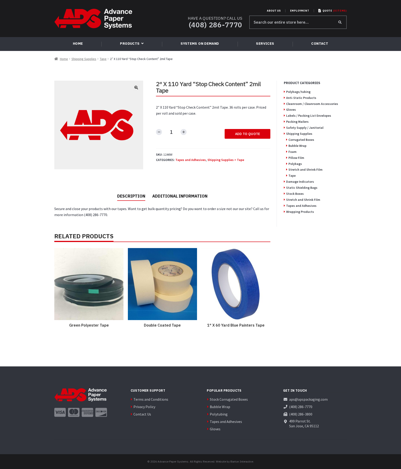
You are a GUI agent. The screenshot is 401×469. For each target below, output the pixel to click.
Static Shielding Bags (301, 188)
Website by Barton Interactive (234, 461)
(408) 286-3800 (300, 414)
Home (64, 59)
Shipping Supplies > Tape (225, 160)
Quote (335, 10)
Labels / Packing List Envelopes (308, 115)
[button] (136, 87)
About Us (274, 10)
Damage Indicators (300, 181)
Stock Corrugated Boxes (229, 399)
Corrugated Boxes (301, 140)
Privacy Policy (144, 406)
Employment (299, 10)
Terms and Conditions (150, 399)
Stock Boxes (295, 194)
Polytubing (219, 414)
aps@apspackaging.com (308, 399)
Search (340, 22)
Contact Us (142, 414)
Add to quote (247, 134)
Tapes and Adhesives (190, 160)
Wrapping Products (300, 212)
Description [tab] (131, 196)
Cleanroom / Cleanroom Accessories (312, 104)
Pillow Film (296, 158)
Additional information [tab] (179, 196)
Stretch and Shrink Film (305, 169)
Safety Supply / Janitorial (304, 128)
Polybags (295, 164)
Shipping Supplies (83, 59)
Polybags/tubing (298, 92)
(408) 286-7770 (215, 24)
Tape (103, 59)
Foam (292, 152)
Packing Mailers (297, 122)
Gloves (291, 109)
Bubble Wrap (297, 146)
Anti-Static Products (301, 98)
